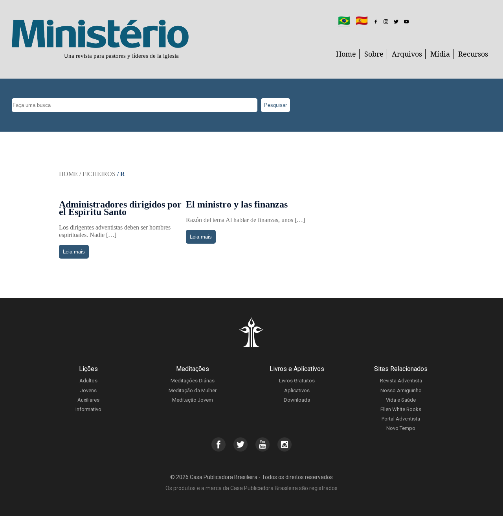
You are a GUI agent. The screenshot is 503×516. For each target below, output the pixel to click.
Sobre (374, 54)
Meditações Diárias (193, 381)
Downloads (297, 400)
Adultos (88, 381)
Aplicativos (297, 390)
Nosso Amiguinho (401, 390)
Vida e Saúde (401, 400)
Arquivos (407, 54)
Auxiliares (88, 400)
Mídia (440, 54)
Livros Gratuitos (297, 381)
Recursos (473, 54)
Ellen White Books (400, 409)
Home (346, 54)
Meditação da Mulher (193, 390)
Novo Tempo (400, 428)
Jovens (88, 390)
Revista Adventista (401, 381)
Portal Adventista (401, 419)
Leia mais (74, 252)
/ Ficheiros (97, 174)
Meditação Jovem (192, 400)
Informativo (88, 409)
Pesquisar (275, 105)
